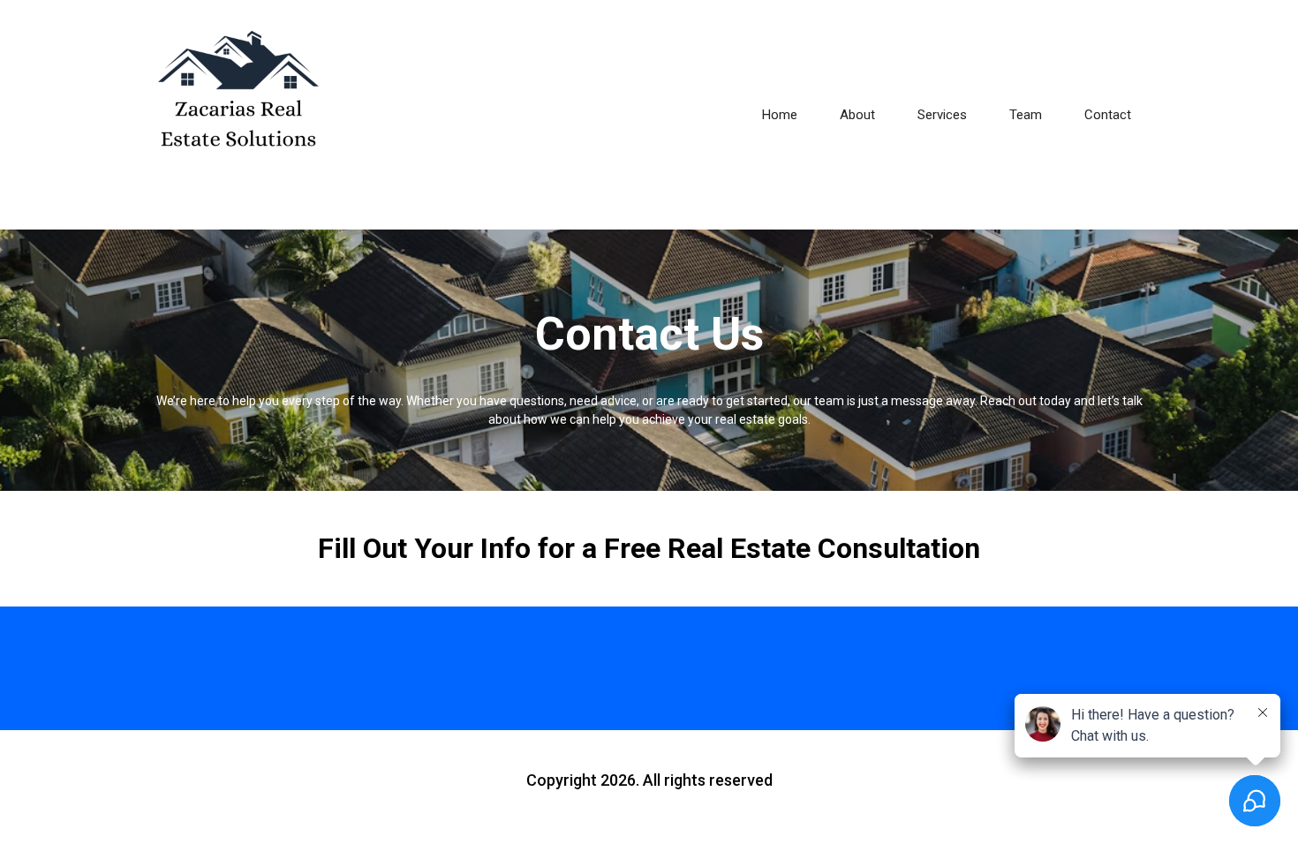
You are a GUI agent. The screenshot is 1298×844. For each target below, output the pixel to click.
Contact (1107, 115)
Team (1025, 115)
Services (942, 115)
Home (779, 115)
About (857, 115)
